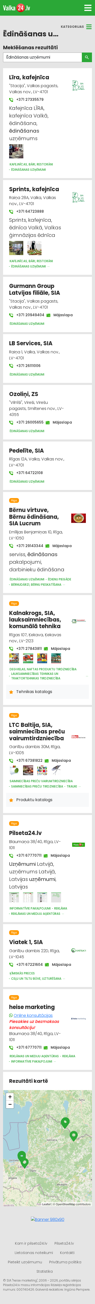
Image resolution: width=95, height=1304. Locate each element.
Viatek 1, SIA (26, 942)
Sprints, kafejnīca (34, 189)
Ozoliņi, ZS (23, 394)
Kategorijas (72, 26)
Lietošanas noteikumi (34, 1252)
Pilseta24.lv (25, 833)
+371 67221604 (27, 964)
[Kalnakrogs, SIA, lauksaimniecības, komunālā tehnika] (14, 658)
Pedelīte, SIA (26, 451)
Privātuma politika (65, 1262)
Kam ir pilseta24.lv (31, 1243)
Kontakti (67, 1252)
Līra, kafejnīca (29, 77)
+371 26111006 (28, 365)
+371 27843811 (26, 648)
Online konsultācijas (33, 1015)
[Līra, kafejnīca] (16, 151)
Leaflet (46, 1204)
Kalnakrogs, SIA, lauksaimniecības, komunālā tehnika (35, 619)
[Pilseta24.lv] (14, 897)
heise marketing (32, 1007)
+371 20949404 (27, 314)
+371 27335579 (29, 99)
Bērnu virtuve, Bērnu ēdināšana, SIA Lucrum (34, 516)
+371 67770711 (26, 855)
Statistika (44, 1271)
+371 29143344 (27, 545)
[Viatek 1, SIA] (78, 947)
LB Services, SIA (30, 343)
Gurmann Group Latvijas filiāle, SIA (34, 289)
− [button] (10, 1104)
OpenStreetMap (65, 1204)
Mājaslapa (60, 314)
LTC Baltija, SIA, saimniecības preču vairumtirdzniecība (37, 731)
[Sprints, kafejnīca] (16, 248)
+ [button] (10, 1097)
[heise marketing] (78, 1016)
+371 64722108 (29, 472)
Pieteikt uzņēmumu (25, 1262)
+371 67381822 (27, 760)
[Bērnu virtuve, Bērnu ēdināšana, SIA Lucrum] (78, 515)
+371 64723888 (29, 211)
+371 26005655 (27, 422)
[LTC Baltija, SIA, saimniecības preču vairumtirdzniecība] (14, 770)
